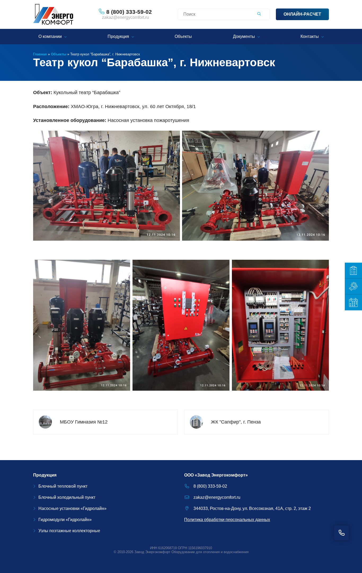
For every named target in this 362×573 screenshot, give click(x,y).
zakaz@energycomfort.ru (125, 17)
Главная (40, 54)
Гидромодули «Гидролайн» (65, 519)
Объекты (183, 36)
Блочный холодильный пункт (66, 497)
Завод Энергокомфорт (152, 552)
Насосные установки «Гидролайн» (72, 508)
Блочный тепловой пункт (62, 486)
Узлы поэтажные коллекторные (69, 530)
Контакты (310, 36)
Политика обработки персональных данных (227, 519)
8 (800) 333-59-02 (210, 486)
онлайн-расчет (302, 14)
